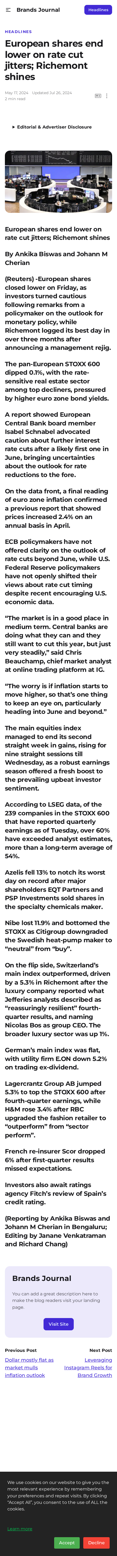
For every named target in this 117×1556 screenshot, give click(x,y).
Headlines (98, 10)
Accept (67, 1542)
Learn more (19, 1528)
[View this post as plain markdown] (98, 96)
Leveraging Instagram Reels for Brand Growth (88, 1367)
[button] (8, 10)
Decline (96, 1542)
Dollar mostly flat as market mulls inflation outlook (29, 1367)
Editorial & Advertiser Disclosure (54, 127)
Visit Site (59, 1324)
